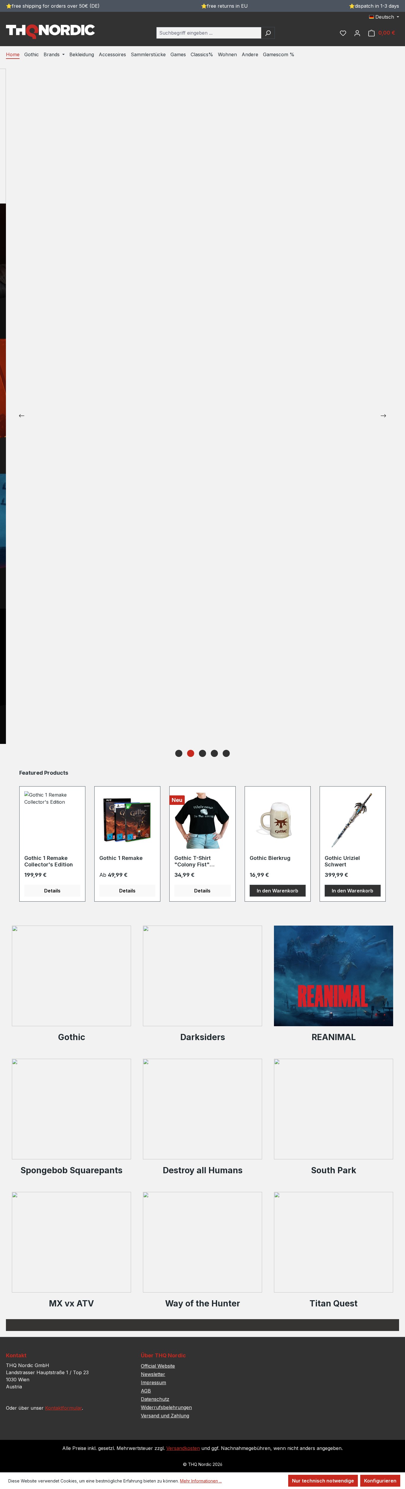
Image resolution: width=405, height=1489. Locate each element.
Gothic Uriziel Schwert (342, 861)
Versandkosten (183, 1448)
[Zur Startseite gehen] (50, 31)
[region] (202, 835)
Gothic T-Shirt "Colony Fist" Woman (192, 861)
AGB (146, 1391)
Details (52, 891)
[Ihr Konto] (357, 33)
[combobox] (208, 33)
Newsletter (153, 1374)
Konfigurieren (380, 1481)
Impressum (153, 1382)
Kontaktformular (63, 1408)
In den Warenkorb (277, 891)
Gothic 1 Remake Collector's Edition (48, 861)
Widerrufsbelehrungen (166, 1407)
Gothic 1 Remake (121, 858)
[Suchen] (268, 33)
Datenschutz (155, 1399)
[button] (178, 753)
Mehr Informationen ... (201, 1480)
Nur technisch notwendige (323, 1481)
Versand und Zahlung (165, 1416)
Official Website (158, 1366)
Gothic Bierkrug (270, 858)
